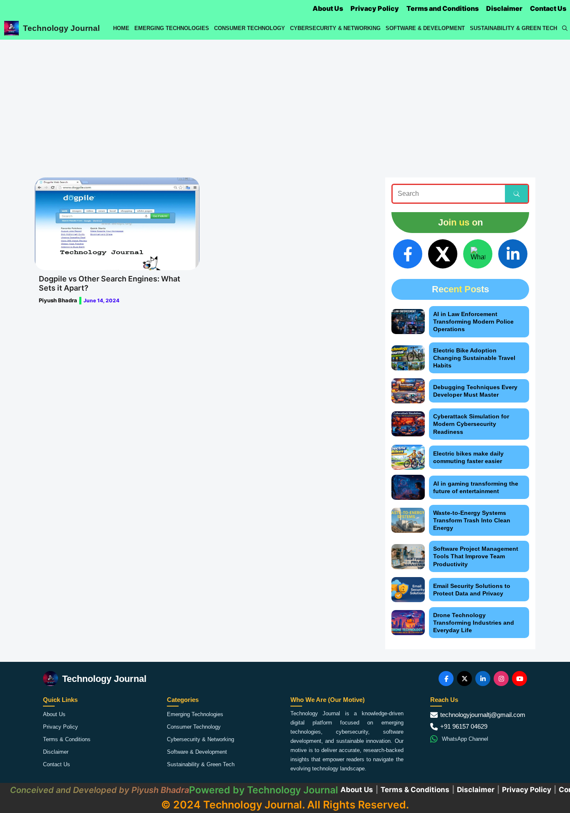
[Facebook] (407, 253)
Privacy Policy (375, 8)
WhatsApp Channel (465, 739)
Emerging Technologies (171, 28)
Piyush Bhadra (58, 300)
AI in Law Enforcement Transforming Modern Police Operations (473, 321)
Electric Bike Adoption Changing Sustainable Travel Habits (474, 358)
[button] (565, 28)
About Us (328, 8)
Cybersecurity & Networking (335, 28)
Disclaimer (504, 8)
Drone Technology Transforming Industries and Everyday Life (473, 622)
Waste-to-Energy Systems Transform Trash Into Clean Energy (471, 520)
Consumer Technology (249, 28)
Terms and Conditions (442, 8)
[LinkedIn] (512, 253)
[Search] (516, 194)
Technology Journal (61, 28)
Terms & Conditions (67, 739)
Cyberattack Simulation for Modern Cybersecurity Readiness (471, 424)
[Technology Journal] (11, 28)
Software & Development (425, 28)
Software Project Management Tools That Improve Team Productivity (475, 556)
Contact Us (548, 8)
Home (121, 28)
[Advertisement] (285, 102)
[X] (442, 253)
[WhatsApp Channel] (477, 253)
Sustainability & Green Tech (513, 28)
